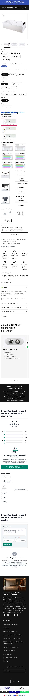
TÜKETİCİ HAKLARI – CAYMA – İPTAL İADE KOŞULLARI (13, 642)
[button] (3, 7)
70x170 (5, 74)
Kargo (8, 69)
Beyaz (4, 84)
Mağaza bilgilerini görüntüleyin (11, 243)
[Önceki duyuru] (3, 2)
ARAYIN (5, 691)
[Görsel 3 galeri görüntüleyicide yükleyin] (22, 44)
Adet (2, 103)
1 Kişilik (5, 100)
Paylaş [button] (4, 316)
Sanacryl (3, 49)
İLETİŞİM (5, 661)
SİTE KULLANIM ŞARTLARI (10, 631)
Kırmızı (23, 94)
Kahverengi (6, 91)
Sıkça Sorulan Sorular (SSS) (10, 624)
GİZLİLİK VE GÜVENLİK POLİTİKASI (12, 635)
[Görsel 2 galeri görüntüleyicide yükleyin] (14, 44)
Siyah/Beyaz (6, 94)
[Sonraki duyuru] (26, 2)
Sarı (14, 91)
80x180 (21, 74)
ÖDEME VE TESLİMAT (9, 650)
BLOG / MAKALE (7, 654)
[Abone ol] (24, 671)
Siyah (15, 94)
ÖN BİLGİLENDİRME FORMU (10, 647)
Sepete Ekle (14, 691)
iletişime (20, 293)
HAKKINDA (6, 628)
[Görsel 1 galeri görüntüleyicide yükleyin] (7, 44)
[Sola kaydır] (1, 44)
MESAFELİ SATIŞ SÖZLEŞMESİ (11, 638)
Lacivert (13, 87)
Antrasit (18, 84)
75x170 (13, 74)
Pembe (5, 87)
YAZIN (25, 691)
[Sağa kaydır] (27, 44)
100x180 (5, 78)
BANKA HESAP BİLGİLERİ (10, 657)
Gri (11, 84)
